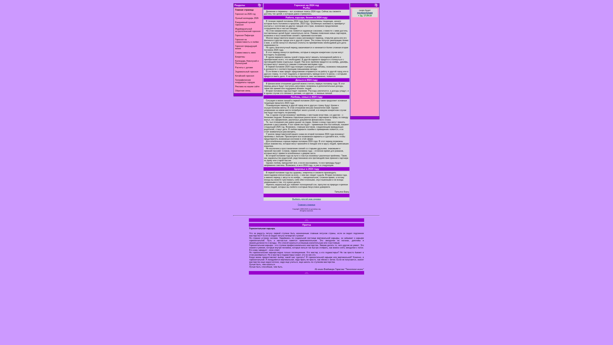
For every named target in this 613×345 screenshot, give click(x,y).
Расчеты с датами (244, 67)
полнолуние (365, 13)
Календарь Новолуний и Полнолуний (247, 62)
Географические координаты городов (245, 81)
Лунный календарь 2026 (246, 18)
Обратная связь (242, 90)
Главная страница (306, 204)
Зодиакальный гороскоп (246, 71)
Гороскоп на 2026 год (245, 14)
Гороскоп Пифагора (244, 35)
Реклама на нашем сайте (247, 86)
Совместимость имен (245, 52)
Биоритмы (240, 57)
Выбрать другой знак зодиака (306, 199)
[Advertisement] (365, 67)
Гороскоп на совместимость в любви (247, 40)
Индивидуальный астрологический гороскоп (248, 30)
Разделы (240, 5)
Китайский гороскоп (244, 76)
